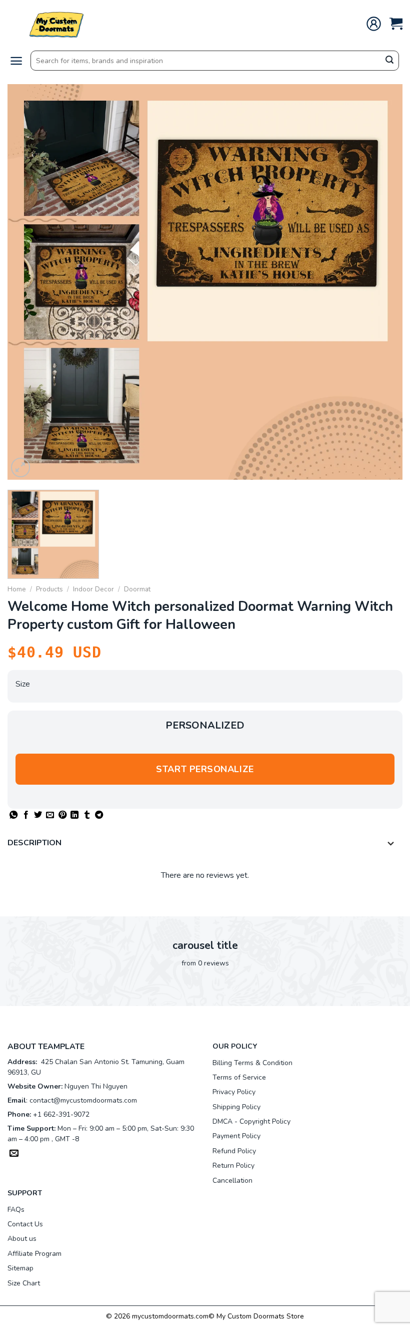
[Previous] (28, 281)
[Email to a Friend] (50, 815)
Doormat (137, 589)
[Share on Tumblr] (87, 815)
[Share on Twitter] (38, 815)
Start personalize (205, 769)
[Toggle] (391, 844)
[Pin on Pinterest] (62, 815)
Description (35, 842)
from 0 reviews (205, 963)
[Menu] (16, 61)
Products (49, 589)
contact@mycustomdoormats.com (83, 1100)
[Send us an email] (14, 1154)
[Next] (382, 281)
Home (17, 589)
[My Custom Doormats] (58, 24)
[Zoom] (20, 467)
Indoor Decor (93, 589)
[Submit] (389, 61)
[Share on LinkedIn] (74, 815)
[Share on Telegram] (99, 815)
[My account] (373, 24)
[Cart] (396, 24)
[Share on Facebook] (26, 815)
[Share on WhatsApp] (14, 815)
